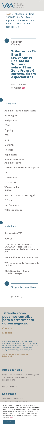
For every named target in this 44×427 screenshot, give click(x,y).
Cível (7, 125)
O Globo (9, 200)
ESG (7, 135)
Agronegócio (11, 115)
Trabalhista (11, 177)
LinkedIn (7, 332)
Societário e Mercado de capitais (22, 167)
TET (6, 172)
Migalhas (10, 144)
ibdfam (8, 190)
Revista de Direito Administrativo (14, 161)
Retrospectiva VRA (13, 233)
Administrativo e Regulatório (20, 110)
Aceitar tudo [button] (9, 422)
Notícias (9, 149)
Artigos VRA (11, 120)
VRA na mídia (12, 187)
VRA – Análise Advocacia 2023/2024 (21, 257)
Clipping (15, 44)
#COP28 (8, 238)
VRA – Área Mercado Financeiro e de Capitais (22, 264)
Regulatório (11, 154)
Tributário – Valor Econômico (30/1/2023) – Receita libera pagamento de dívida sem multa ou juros (21, 248)
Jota (7, 139)
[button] (39, 5)
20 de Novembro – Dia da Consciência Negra (17, 272)
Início (8, 13)
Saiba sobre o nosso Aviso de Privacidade (15, 355)
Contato (7, 328)
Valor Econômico (13, 209)
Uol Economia (12, 205)
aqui (24, 87)
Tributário (10, 182)
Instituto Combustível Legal (20, 195)
